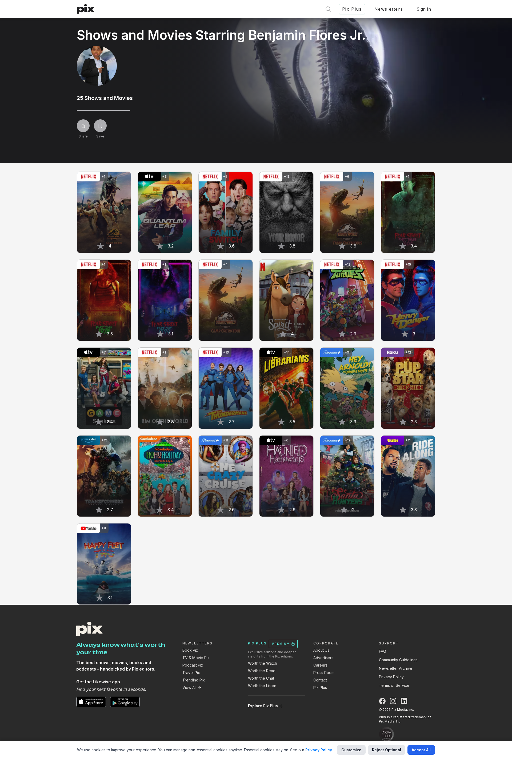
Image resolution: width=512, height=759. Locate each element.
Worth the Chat (261, 678)
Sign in (424, 9)
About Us (321, 650)
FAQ (382, 651)
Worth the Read (261, 670)
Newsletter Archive (395, 668)
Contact (320, 680)
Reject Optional (386, 750)
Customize (351, 750)
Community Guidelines (398, 659)
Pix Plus (320, 687)
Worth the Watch (262, 663)
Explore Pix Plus (263, 706)
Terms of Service (394, 685)
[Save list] (100, 125)
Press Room (323, 672)
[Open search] (328, 9)
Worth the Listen (262, 685)
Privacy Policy (391, 677)
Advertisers (323, 657)
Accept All (421, 750)
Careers (320, 665)
